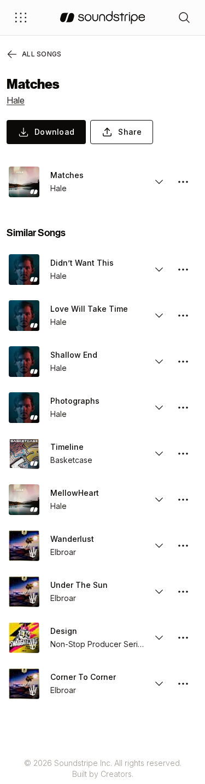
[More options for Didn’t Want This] (183, 270)
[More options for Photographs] (183, 408)
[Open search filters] (184, 17)
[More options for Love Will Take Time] (183, 316)
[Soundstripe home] (102, 17)
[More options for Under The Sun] (183, 592)
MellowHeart (74, 492)
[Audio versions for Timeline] (159, 454)
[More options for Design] (183, 638)
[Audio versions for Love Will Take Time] (159, 316)
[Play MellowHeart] (24, 499)
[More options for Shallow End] (183, 362)
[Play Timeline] (24, 453)
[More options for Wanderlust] (183, 546)
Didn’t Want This (82, 262)
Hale (16, 100)
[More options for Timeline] (183, 454)
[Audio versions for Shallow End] (159, 362)
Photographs (74, 400)
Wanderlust (72, 538)
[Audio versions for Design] (159, 638)
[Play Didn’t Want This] (24, 269)
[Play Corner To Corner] (24, 683)
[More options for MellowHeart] (183, 500)
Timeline (67, 446)
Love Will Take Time (89, 308)
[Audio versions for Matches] (159, 182)
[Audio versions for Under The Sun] (159, 592)
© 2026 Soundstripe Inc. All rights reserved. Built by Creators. (102, 768)
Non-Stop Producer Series (97, 644)
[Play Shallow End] (24, 361)
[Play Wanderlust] (24, 545)
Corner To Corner (83, 677)
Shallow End (73, 354)
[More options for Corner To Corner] (183, 684)
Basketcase (71, 460)
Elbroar (63, 552)
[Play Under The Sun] (24, 591)
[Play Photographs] (24, 407)
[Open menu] (21, 17)
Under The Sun (79, 585)
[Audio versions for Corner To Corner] (159, 684)
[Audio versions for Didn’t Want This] (159, 270)
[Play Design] (24, 637)
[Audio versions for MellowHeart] (159, 500)
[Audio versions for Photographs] (159, 408)
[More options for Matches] (183, 182)
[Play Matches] (24, 182)
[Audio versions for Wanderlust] (159, 546)
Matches (67, 175)
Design (63, 631)
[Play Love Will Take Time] (24, 315)
